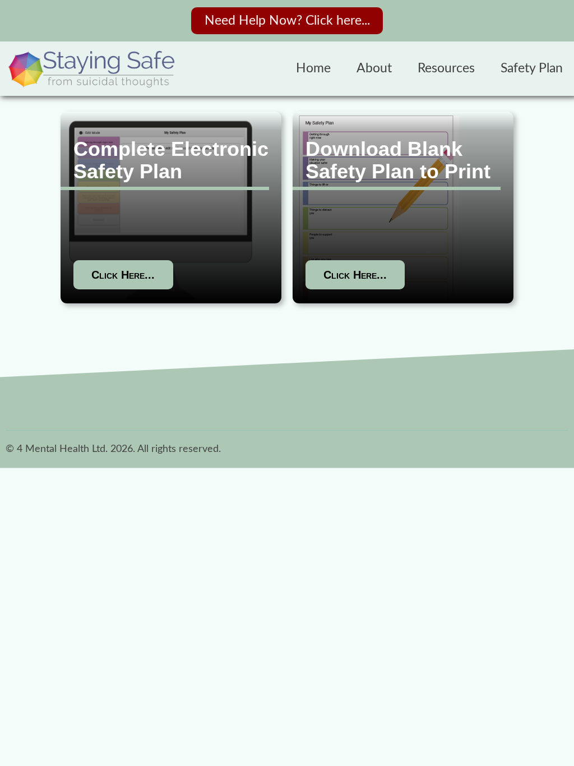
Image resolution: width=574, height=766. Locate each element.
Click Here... (123, 275)
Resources (446, 68)
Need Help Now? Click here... (287, 20)
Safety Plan (532, 68)
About (374, 68)
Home (313, 68)
